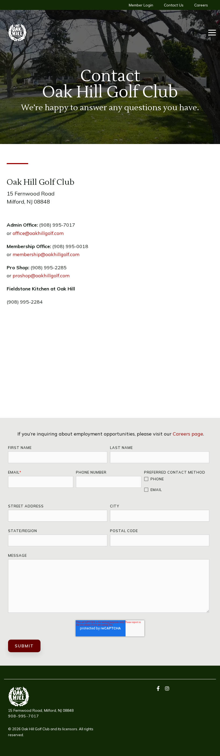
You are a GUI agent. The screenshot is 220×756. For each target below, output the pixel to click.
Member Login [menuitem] (141, 5)
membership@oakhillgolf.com (46, 254)
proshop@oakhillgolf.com (41, 275)
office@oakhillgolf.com (38, 233)
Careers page (188, 434)
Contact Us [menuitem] (174, 5)
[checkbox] (176, 484)
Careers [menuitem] (201, 5)
